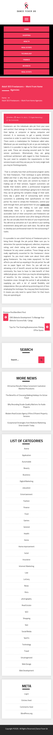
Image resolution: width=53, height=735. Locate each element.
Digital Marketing (36, 117)
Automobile (26, 461)
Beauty (26, 468)
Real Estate (26, 47)
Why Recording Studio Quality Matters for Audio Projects (26, 405)
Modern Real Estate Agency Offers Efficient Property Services (26, 415)
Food (26, 513)
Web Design (26, 664)
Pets (26, 592)
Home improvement (27, 546)
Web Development (26, 670)
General (27, 527)
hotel (26, 553)
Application (26, 455)
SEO (26, 611)
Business (26, 65)
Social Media (26, 631)
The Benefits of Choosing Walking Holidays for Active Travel (26, 396)
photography (26, 598)
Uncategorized (26, 657)
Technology (26, 53)
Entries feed (26, 700)
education (26, 487)
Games (26, 520)
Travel (26, 651)
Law (26, 572)
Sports (26, 637)
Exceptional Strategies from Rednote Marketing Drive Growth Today (27, 424)
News (26, 585)
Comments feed (26, 706)
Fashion (26, 501)
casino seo (44, 204)
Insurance (26, 559)
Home (26, 29)
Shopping (27, 35)
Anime (26, 448)
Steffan (10, 117)
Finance (26, 59)
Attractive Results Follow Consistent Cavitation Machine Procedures (26, 387)
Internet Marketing (26, 566)
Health (27, 41)
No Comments (13, 120)
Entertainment (26, 494)
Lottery (27, 579)
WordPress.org (26, 713)
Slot (26, 625)
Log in (26, 693)
